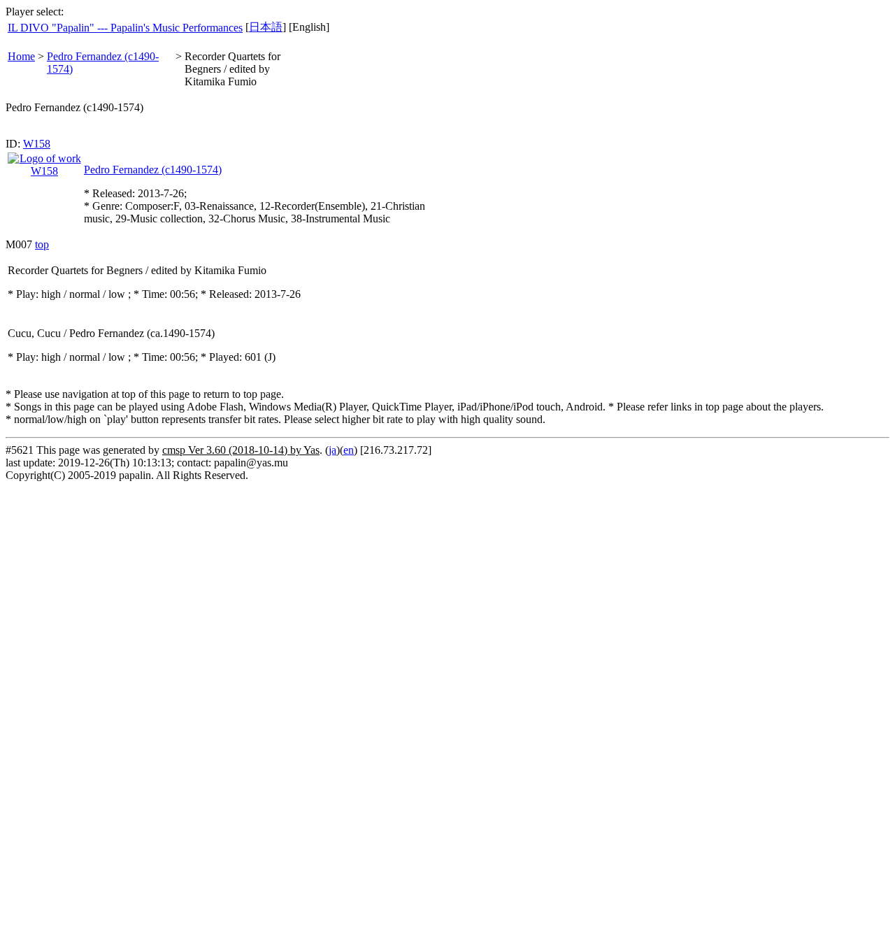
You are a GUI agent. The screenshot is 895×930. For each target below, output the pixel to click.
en (348, 450)
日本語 (265, 27)
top (42, 244)
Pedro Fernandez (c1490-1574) (153, 170)
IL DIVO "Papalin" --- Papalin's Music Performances (125, 28)
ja (332, 450)
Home (21, 56)
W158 (36, 144)
